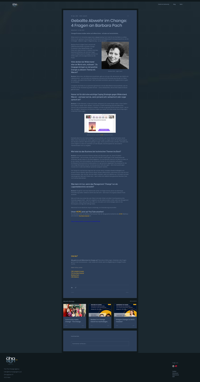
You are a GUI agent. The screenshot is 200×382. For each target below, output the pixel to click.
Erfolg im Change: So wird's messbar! (125, 321)
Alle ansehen (133, 301)
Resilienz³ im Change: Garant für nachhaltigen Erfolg (99, 321)
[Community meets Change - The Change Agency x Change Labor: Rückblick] (74, 310)
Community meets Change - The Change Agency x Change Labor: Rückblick (73, 321)
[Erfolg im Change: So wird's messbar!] (125, 310)
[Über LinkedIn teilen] (72, 287)
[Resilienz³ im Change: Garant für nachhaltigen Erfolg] (100, 310)
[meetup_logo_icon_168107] (176, 367)
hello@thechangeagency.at (13, 373)
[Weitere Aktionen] (128, 16)
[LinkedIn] (173, 367)
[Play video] (100, 236)
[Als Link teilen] (75, 287)
